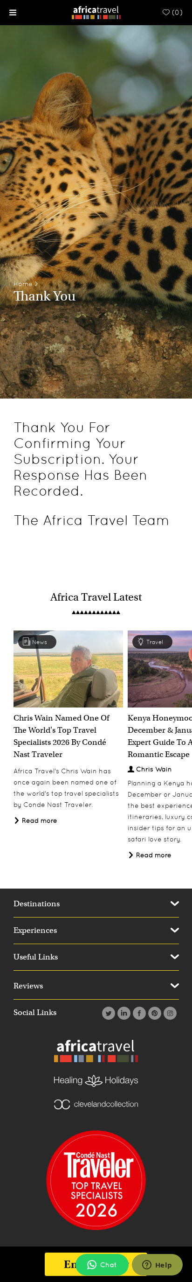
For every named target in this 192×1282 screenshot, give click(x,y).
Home (23, 283)
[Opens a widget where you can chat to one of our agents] (157, 1265)
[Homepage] (96, 12)
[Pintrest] (153, 1013)
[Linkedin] (122, 1013)
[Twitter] (107, 1013)
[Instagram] (169, 1013)
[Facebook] (138, 1013)
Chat (108, 1264)
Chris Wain (154, 769)
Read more (38, 820)
